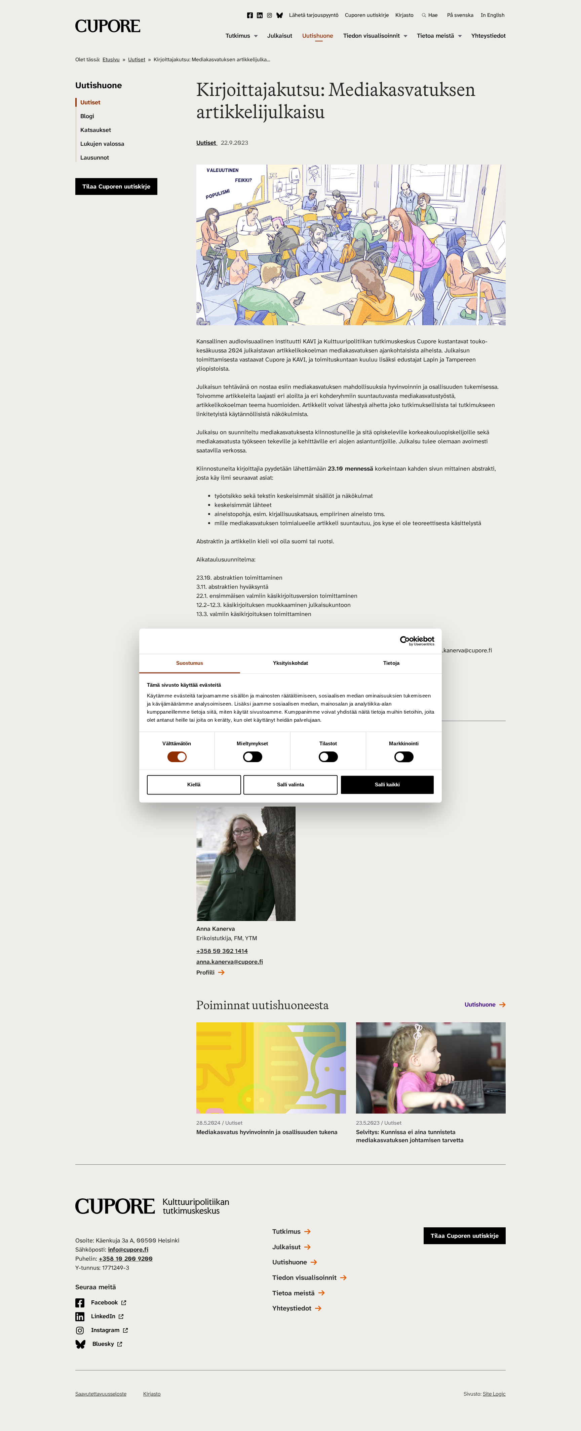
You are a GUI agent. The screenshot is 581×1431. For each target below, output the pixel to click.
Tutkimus (238, 36)
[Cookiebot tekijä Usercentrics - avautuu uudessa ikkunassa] (405, 641)
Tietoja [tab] (391, 663)
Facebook (250, 15)
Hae (433, 15)
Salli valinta (290, 785)
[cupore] (152, 1206)
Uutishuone (317, 36)
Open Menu (256, 35)
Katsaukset (95, 130)
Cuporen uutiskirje (367, 15)
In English (493, 15)
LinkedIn (260, 15)
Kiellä (193, 785)
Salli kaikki (387, 785)
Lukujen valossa (102, 144)
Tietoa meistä (435, 36)
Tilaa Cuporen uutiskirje (116, 186)
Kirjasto (404, 15)
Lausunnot (94, 158)
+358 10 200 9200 (126, 1259)
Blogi (87, 116)
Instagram (269, 15)
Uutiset (136, 59)
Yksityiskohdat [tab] (290, 663)
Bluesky (279, 15)
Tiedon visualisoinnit (371, 36)
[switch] (252, 756)
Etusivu (111, 59)
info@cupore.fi (128, 1250)
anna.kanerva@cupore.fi (229, 962)
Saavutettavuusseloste (100, 1393)
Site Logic (494, 1393)
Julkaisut (279, 36)
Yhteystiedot (488, 36)
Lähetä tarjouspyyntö (314, 15)
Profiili (205, 973)
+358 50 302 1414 (222, 951)
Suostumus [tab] (189, 663)
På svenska (460, 15)
